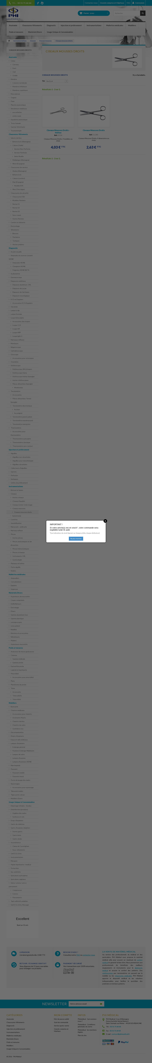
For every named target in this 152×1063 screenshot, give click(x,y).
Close (105, 521)
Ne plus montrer (76, 539)
